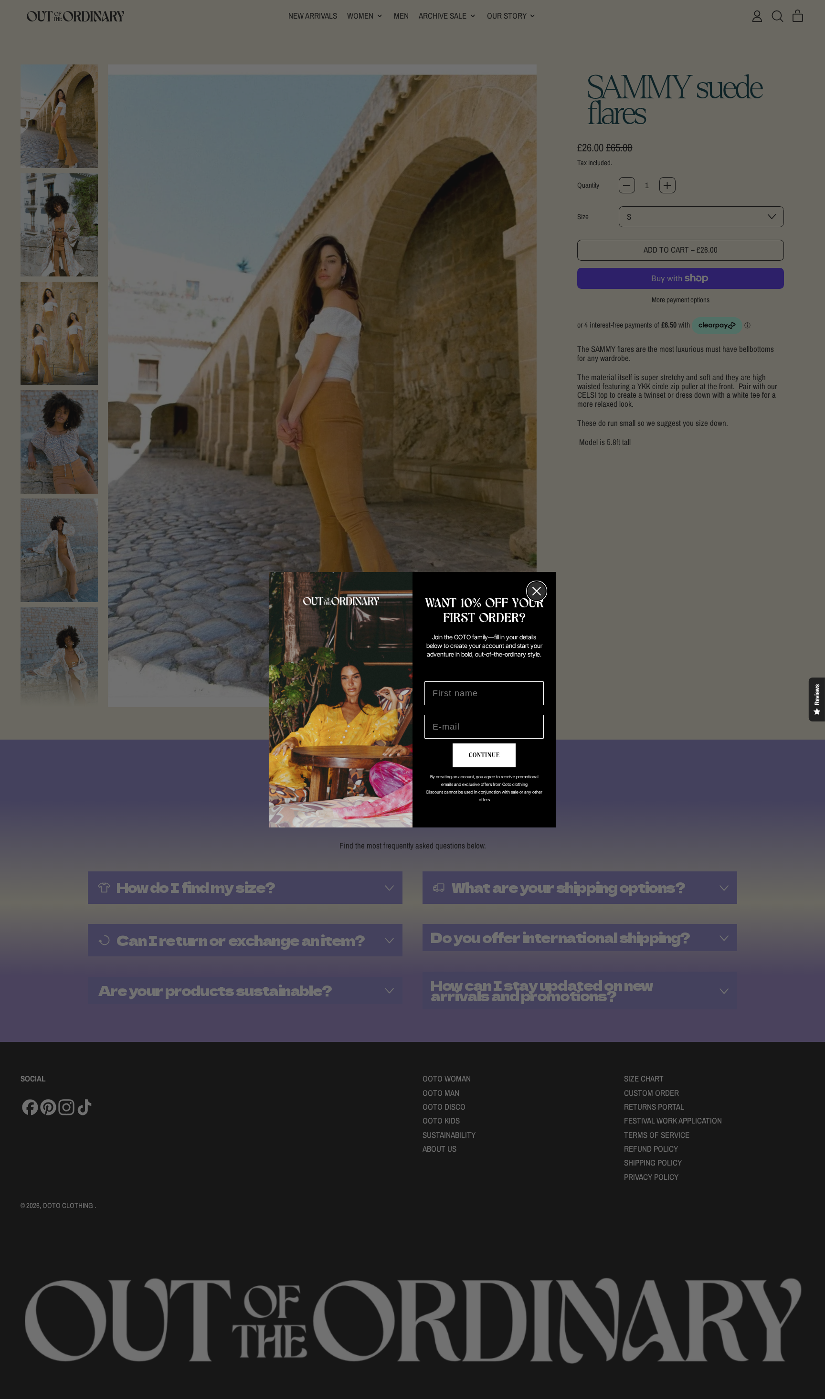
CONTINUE (484, 755)
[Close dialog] (536, 591)
